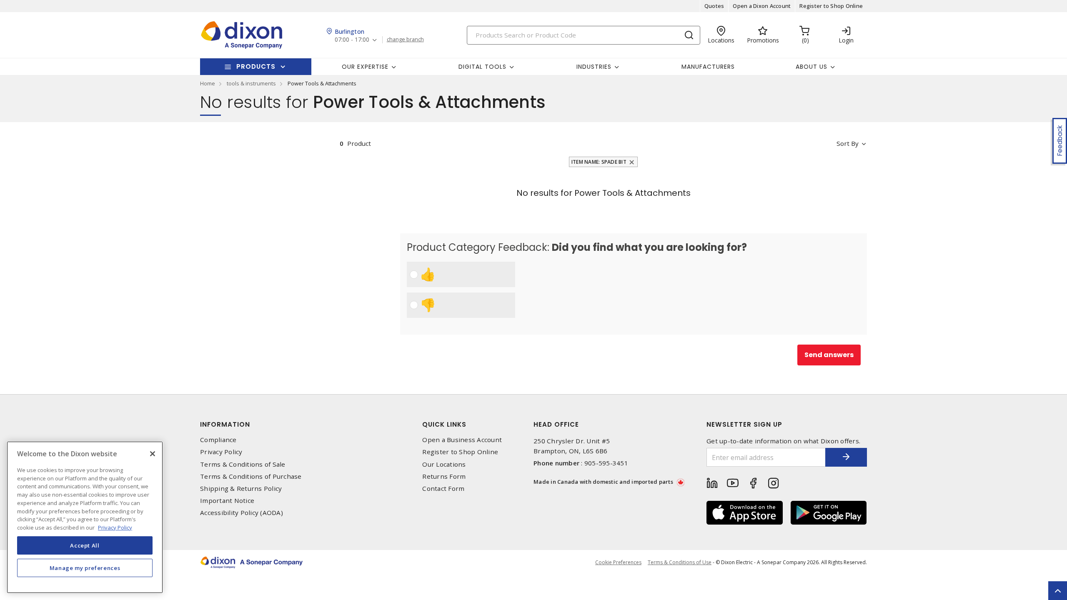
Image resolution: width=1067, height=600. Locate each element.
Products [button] (256, 66)
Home (207, 83)
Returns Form (444, 476)
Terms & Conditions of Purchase (251, 476)
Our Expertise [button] (365, 66)
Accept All (85, 545)
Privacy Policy (221, 452)
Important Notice (227, 501)
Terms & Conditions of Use (679, 562)
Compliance (218, 440)
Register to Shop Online (831, 6)
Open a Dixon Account (762, 6)
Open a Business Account (462, 440)
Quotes (714, 6)
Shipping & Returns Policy (241, 488)
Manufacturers (708, 66)
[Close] (152, 454)
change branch (405, 39)
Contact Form (443, 488)
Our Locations (444, 464)
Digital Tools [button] (482, 66)
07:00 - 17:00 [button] (352, 39)
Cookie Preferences (618, 562)
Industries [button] (593, 66)
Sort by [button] (848, 143)
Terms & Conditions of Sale (243, 464)
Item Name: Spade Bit (598, 161)
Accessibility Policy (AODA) (241, 513)
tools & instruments (251, 83)
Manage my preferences (85, 567)
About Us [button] (811, 66)
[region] (85, 517)
